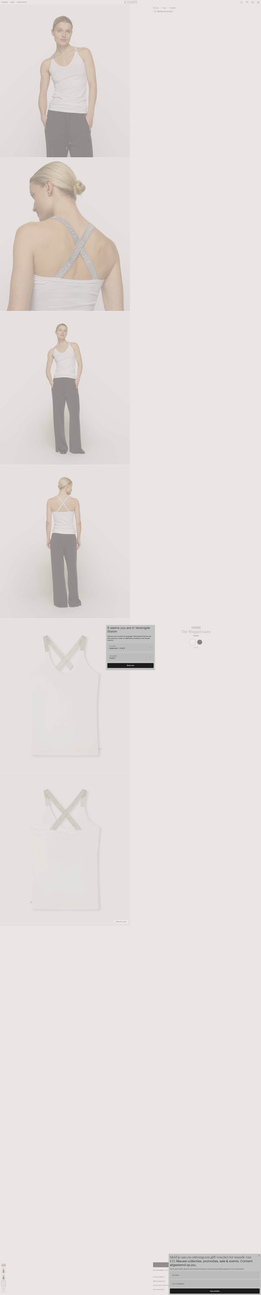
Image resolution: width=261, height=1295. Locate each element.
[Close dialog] (259, 1255)
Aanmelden (215, 1291)
